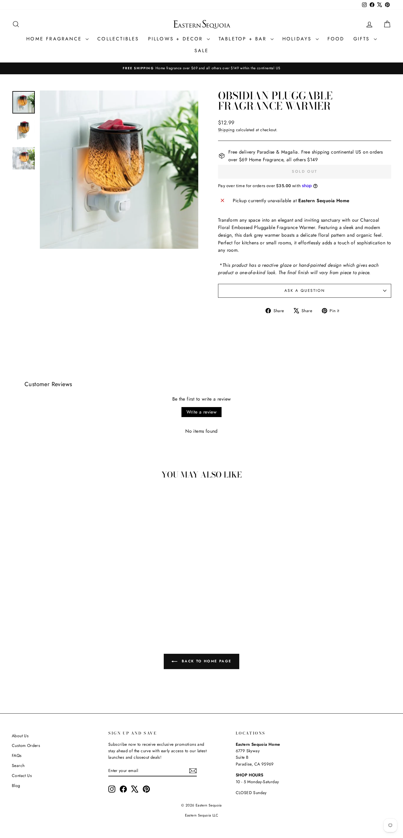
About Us (20, 736)
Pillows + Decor (176, 38)
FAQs (17, 755)
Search (18, 765)
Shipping (226, 130)
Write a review (201, 412)
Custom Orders (26, 745)
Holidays (298, 38)
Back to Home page (205, 661)
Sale (201, 50)
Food (336, 38)
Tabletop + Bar (244, 38)
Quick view (57, 577)
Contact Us (22, 775)
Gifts (362, 38)
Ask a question (304, 290)
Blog (16, 785)
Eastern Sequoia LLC (201, 815)
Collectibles (118, 38)
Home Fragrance (55, 38)
